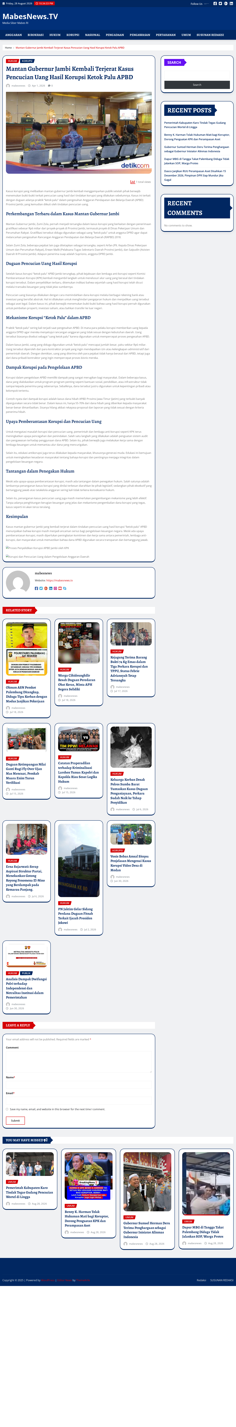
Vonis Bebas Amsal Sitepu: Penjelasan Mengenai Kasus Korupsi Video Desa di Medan (130, 863)
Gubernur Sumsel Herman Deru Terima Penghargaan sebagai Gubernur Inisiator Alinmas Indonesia (146, 1230)
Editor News (64, 1280)
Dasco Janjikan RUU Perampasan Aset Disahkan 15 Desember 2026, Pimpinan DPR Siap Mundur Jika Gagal (195, 175)
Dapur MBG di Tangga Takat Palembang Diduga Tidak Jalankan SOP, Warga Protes (203, 1232)
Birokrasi (36, 35)
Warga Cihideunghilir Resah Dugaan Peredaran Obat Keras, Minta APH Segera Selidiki (76, 682)
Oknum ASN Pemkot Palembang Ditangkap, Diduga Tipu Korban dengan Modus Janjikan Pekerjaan (26, 694)
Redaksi (201, 1280)
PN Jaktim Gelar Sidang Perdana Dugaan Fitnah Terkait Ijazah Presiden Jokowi (75, 916)
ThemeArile (83, 1280)
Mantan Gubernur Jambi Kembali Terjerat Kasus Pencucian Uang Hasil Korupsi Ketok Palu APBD (70, 47)
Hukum (55, 35)
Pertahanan (166, 35)
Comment (12, 1047)
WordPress (48, 1280)
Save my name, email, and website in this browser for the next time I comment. (57, 1109)
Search (174, 62)
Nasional (92, 35)
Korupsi (72, 35)
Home (8, 47)
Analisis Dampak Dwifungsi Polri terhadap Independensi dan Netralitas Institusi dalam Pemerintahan (26, 988)
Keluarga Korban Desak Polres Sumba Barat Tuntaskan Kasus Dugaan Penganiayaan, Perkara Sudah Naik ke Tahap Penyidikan (129, 791)
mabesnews (18, 85)
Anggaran (13, 35)
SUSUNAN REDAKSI (221, 1280)
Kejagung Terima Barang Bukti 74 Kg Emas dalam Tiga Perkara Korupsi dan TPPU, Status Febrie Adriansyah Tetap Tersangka (129, 669)
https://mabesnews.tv (59, 580)
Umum (186, 35)
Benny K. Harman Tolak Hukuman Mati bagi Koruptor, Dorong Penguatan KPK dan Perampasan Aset (87, 1218)
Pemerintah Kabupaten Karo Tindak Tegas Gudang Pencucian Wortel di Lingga (29, 1192)
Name (10, 1077)
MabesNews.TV (30, 16)
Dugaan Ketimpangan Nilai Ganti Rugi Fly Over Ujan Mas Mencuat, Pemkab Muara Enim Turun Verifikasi (26, 773)
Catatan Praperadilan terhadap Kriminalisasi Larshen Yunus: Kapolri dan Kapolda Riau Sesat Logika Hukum (78, 772)
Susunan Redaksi (210, 35)
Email (10, 1093)
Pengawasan (140, 35)
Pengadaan (115, 35)
